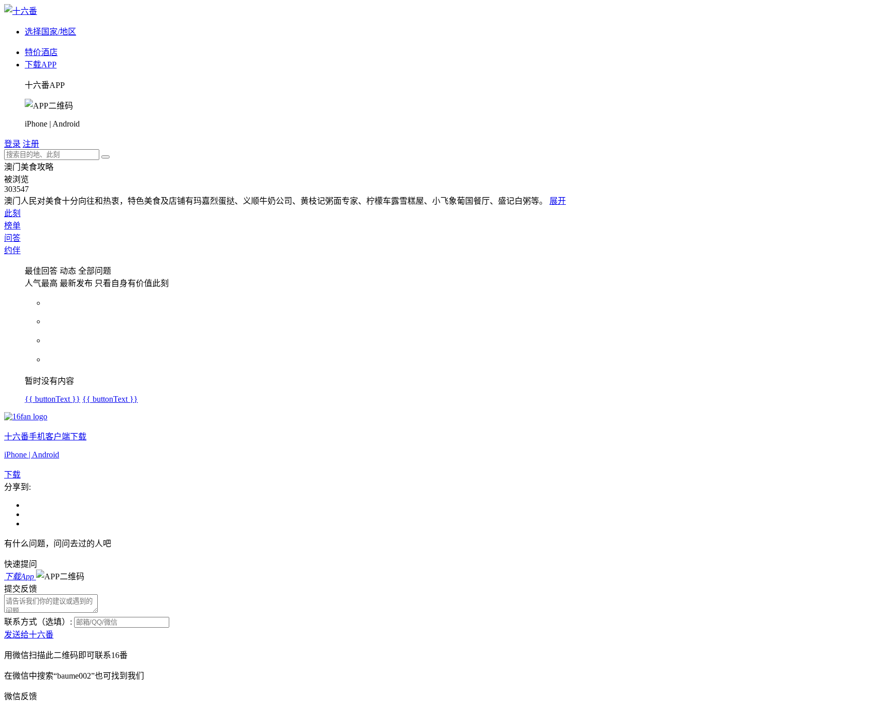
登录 (12, 143)
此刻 (12, 213)
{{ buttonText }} (52, 399)
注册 (31, 143)
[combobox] (51, 154)
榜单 (12, 225)
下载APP (41, 64)
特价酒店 (41, 52)
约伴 (12, 250)
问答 (12, 238)
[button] (60, 576)
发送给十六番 (29, 634)
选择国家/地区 (50, 31)
